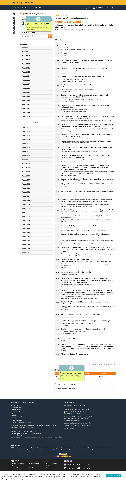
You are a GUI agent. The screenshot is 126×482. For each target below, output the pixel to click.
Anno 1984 (26, 224)
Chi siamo (15, 405)
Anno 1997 (26, 172)
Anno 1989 (26, 204)
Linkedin (71, 468)
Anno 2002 (26, 152)
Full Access (29, 22)
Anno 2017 (26, 84)
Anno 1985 (26, 220)
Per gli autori (16, 412)
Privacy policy (16, 407)
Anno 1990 (26, 200)
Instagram (84, 468)
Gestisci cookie (115, 475)
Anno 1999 (26, 164)
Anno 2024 (26, 56)
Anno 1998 (26, 168)
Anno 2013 (26, 100)
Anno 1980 (26, 236)
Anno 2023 (26, 60)
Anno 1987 (26, 212)
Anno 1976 (26, 253)
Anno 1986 (26, 216)
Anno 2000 (26, 160)
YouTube (85, 464)
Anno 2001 (26, 156)
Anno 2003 (26, 148)
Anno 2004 (26, 143)
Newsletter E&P (17, 420)
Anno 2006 (26, 135)
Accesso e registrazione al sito (21, 422)
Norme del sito (16, 410)
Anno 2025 (26, 52)
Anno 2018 (26, 80)
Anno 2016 (26, 88)
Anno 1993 (26, 188)
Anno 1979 (26, 241)
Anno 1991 (26, 196)
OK (108, 475)
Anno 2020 (26, 72)
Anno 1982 (26, 232)
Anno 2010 (26, 112)
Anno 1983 (26, 228)
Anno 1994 (26, 184)
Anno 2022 (26, 64)
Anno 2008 (26, 127)
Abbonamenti (16, 414)
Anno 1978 (26, 245)
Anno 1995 (26, 180)
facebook (71, 464)
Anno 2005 (26, 139)
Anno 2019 (26, 76)
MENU (16, 8)
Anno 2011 (25, 108)
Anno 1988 (26, 208)
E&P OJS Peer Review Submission (22, 418)
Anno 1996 (26, 176)
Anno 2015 (26, 92)
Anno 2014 (26, 96)
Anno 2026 (26, 48)
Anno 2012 (26, 104)
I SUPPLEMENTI (62, 15)
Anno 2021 (26, 68)
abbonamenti (84, 448)
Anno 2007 (26, 131)
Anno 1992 (26, 192)
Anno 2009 (26, 116)
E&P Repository (17, 416)
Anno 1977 (26, 249)
